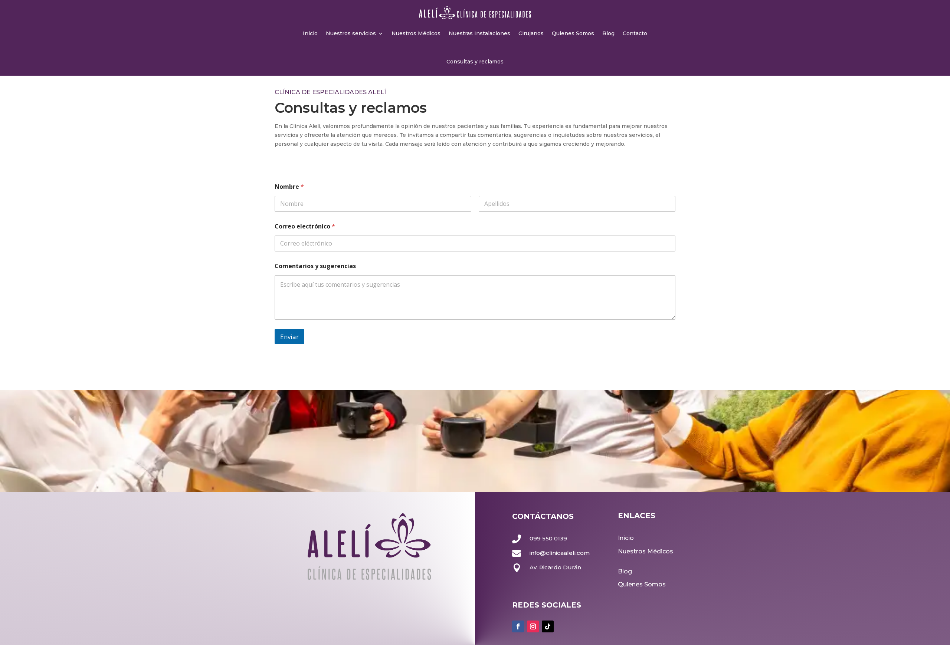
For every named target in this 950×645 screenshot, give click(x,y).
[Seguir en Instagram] (533, 626)
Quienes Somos (573, 33)
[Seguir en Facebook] (518, 626)
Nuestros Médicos (416, 33)
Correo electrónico (305, 226)
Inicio (310, 33)
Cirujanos (531, 33)
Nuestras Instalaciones (479, 33)
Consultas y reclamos (475, 61)
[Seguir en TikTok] (548, 626)
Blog (608, 33)
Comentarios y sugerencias (315, 266)
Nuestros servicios (351, 33)
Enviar (289, 336)
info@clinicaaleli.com (560, 552)
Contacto (635, 33)
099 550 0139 (548, 538)
